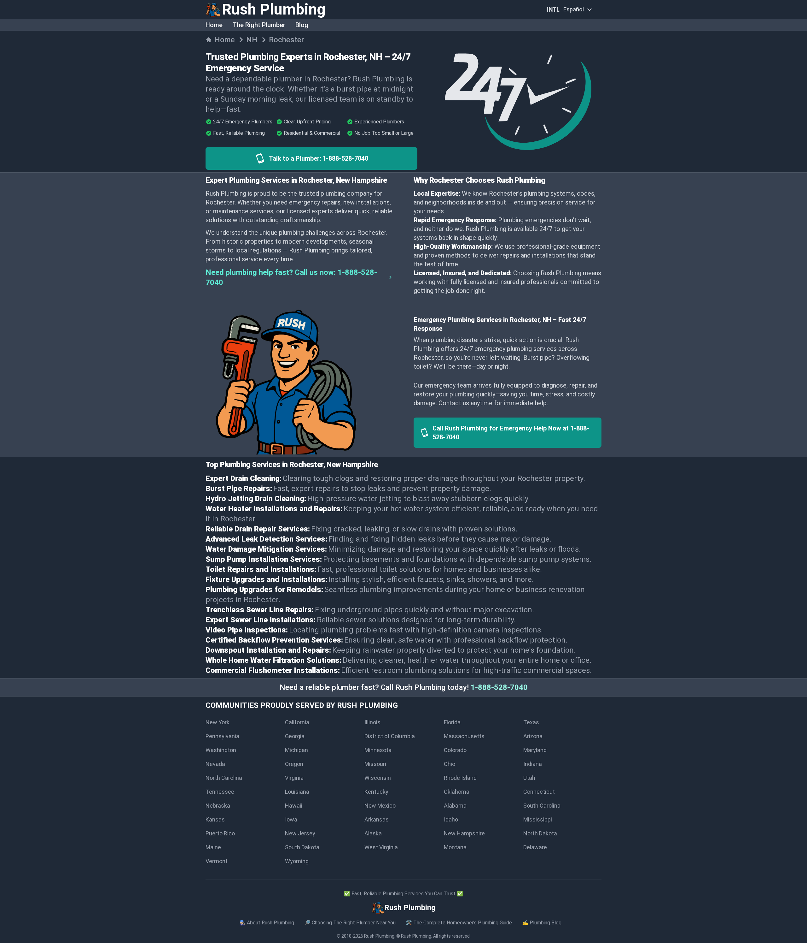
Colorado (455, 750)
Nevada (215, 764)
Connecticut (539, 791)
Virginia (294, 777)
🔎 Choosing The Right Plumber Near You (350, 923)
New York (217, 722)
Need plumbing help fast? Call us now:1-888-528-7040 (291, 277)
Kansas (215, 819)
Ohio (449, 764)
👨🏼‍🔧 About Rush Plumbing (266, 923)
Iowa (291, 819)
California (297, 722)
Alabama (455, 805)
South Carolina (541, 805)
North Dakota (540, 833)
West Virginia (381, 847)
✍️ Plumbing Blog (541, 923)
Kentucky (376, 791)
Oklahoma (456, 791)
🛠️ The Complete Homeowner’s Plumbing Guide (459, 923)
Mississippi (537, 819)
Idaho (451, 819)
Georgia (295, 736)
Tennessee (220, 791)
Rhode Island (460, 777)
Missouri (375, 764)
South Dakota (302, 847)
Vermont (217, 861)
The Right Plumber (259, 25)
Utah (529, 777)
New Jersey (300, 833)
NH (252, 39)
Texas (531, 722)
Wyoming (297, 861)
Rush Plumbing (379, 936)
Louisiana (297, 791)
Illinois (372, 722)
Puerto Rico (220, 833)
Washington (221, 750)
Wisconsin (377, 777)
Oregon (294, 764)
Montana (455, 847)
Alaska (373, 833)
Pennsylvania (222, 736)
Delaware (535, 847)
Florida (452, 722)
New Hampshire (464, 833)
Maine (213, 847)
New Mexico (380, 805)
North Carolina (224, 777)
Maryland (535, 750)
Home (214, 25)
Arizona (533, 736)
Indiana (532, 764)
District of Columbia (389, 736)
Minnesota (378, 750)
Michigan (296, 750)
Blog (301, 25)
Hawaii (293, 805)
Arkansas (376, 819)
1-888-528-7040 (499, 687)
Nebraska (218, 805)
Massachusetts (464, 736)
